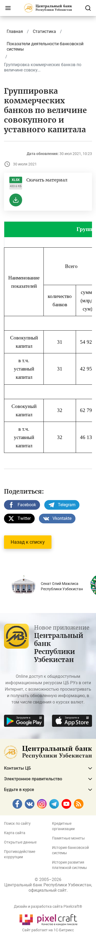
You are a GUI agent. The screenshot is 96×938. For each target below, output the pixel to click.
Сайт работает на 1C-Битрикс (48, 930)
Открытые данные (20, 842)
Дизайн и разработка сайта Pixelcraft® (48, 906)
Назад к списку (28, 542)
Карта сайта (14, 833)
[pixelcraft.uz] (48, 919)
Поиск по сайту (17, 823)
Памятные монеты (68, 838)
